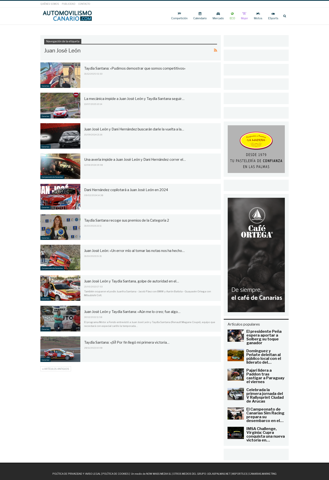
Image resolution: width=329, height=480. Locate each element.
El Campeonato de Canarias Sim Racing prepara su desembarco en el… (265, 415)
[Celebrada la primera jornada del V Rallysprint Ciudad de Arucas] (236, 394)
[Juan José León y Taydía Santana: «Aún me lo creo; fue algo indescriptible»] (60, 318)
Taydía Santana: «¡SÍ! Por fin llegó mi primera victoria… (126, 342)
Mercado (218, 18)
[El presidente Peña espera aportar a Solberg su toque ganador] (236, 336)
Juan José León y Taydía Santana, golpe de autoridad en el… (131, 281)
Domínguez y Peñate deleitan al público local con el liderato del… (263, 357)
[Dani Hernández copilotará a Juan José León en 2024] (60, 196)
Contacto (84, 3)
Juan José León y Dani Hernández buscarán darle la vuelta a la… (134, 129)
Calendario (200, 18)
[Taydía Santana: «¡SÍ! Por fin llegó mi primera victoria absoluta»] (60, 349)
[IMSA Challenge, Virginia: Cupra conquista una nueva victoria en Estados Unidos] (236, 433)
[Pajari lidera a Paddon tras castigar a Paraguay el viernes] (236, 374)
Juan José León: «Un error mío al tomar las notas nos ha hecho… (134, 251)
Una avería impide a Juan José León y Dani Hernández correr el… (135, 160)
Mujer (244, 18)
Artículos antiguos (56, 368)
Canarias (45, 86)
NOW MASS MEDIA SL (158, 473)
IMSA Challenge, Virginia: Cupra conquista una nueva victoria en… (265, 434)
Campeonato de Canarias (52, 177)
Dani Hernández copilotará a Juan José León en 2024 (126, 190)
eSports (273, 18)
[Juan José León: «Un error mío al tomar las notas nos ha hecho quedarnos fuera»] (60, 257)
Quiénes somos (49, 3)
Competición (179, 18)
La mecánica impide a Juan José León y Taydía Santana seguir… (134, 99)
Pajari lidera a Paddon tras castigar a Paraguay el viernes (265, 376)
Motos (258, 18)
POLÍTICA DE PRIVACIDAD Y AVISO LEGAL (77, 473)
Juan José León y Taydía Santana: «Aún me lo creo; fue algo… (132, 312)
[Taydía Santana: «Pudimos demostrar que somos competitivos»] (60, 75)
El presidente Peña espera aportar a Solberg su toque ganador (264, 337)
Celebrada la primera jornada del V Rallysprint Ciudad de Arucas (265, 396)
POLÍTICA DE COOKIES (115, 473)
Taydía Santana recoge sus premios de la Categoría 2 (126, 220)
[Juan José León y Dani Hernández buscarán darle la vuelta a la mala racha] (60, 136)
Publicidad (68, 3)
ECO (232, 18)
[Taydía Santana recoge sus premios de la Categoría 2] (60, 227)
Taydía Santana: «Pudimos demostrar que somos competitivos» (134, 68)
